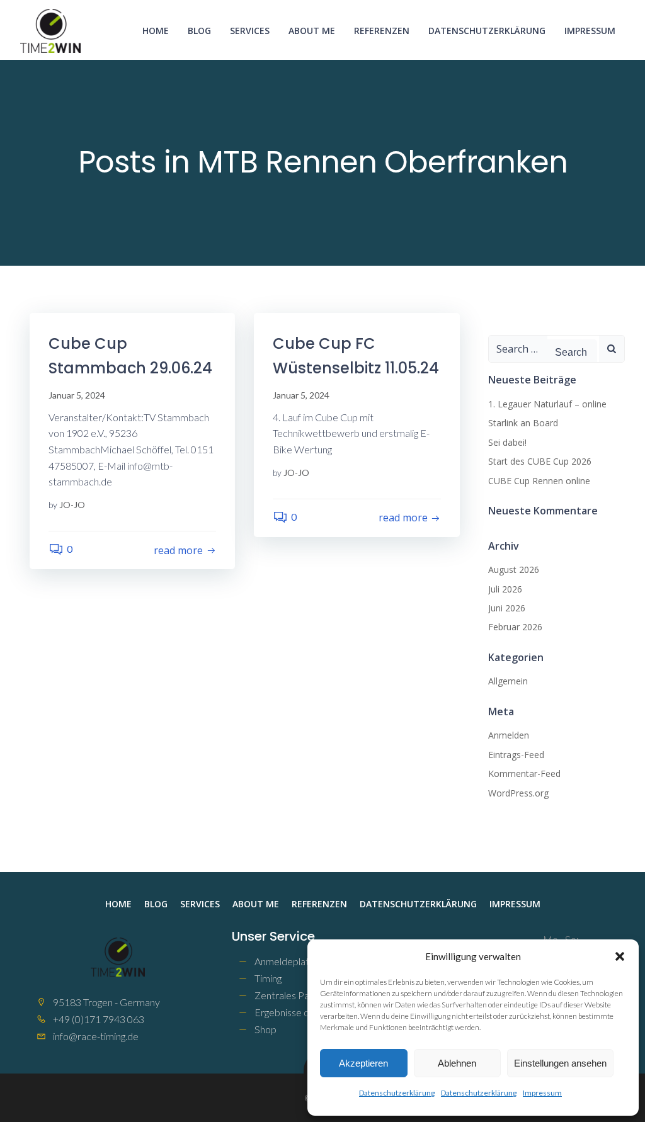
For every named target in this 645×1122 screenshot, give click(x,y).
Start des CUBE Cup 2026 (539, 461)
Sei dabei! (507, 442)
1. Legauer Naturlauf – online (547, 404)
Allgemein (508, 681)
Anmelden (508, 735)
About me (311, 31)
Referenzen (381, 31)
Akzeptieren (363, 1063)
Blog (199, 31)
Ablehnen (457, 1063)
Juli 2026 (505, 589)
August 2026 (513, 569)
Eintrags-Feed (516, 755)
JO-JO (72, 504)
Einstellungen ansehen (560, 1063)
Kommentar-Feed (524, 773)
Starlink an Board (523, 423)
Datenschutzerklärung (397, 1092)
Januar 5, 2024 (77, 395)
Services (250, 31)
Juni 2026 (506, 608)
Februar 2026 (515, 627)
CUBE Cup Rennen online (539, 481)
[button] (620, 956)
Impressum (542, 1092)
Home (155, 31)
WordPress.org (518, 793)
